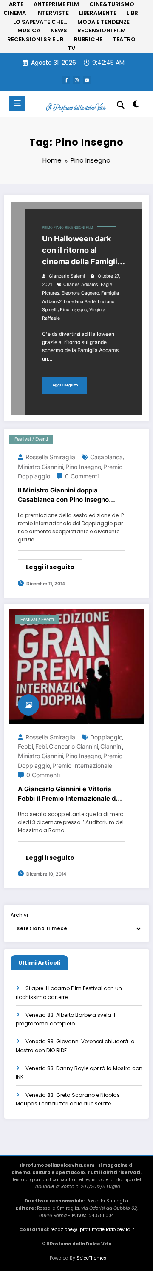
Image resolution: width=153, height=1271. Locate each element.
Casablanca (106, 457)
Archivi (19, 915)
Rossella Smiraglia (50, 457)
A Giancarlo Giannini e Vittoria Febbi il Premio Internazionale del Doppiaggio (69, 794)
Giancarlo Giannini (73, 746)
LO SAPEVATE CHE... (40, 22)
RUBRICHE (88, 39)
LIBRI (133, 13)
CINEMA (14, 13)
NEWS (59, 30)
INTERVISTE (52, 13)
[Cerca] (121, 105)
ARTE (16, 4)
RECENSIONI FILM (101, 30)
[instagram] (76, 80)
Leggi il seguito (64, 385)
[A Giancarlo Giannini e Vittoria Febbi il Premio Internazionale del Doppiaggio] (76, 666)
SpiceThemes (91, 1258)
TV (71, 48)
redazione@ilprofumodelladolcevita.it (92, 1229)
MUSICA (28, 30)
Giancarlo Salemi (67, 276)
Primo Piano (53, 227)
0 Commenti (82, 476)
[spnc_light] (136, 105)
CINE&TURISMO (111, 4)
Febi (41, 746)
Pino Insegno (73, 309)
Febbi (25, 746)
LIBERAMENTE (97, 13)
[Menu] (17, 103)
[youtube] (87, 80)
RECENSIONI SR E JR (35, 39)
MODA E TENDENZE (103, 22)
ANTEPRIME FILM (56, 4)
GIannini (111, 746)
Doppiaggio (106, 737)
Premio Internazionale (82, 765)
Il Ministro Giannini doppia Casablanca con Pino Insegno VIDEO (63, 495)
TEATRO (124, 39)
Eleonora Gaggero (80, 293)
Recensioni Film (79, 227)
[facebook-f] (66, 80)
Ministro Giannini (40, 466)
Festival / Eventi (31, 439)
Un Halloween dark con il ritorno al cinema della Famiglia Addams (82, 250)
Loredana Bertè (80, 301)
